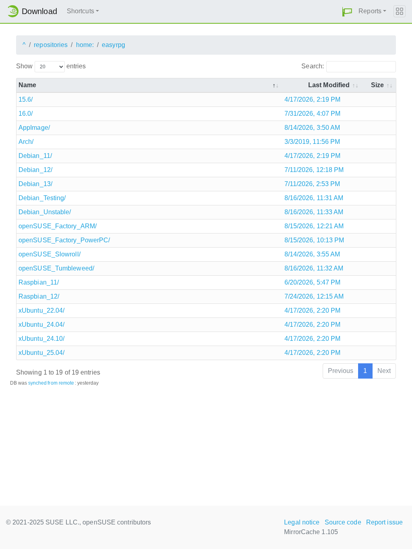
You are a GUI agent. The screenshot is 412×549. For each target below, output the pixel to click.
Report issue (384, 522)
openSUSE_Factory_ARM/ (58, 226)
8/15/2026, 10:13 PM (314, 240)
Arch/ (26, 141)
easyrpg (113, 44)
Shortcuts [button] (80, 11)
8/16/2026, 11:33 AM (314, 212)
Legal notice (301, 522)
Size (377, 85)
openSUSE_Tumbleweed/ (56, 268)
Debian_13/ (35, 183)
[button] (347, 11)
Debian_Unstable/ (45, 212)
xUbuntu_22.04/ (41, 310)
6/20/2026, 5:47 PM (312, 282)
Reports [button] (369, 11)
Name (27, 85)
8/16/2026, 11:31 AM (314, 198)
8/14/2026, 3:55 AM (312, 254)
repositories (51, 44)
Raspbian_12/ (39, 296)
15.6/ (26, 99)
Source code (343, 522)
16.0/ (26, 113)
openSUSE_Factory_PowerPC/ (64, 240)
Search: (312, 66)
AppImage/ (34, 127)
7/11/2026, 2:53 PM (312, 183)
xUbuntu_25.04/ (41, 352)
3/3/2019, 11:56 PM (312, 141)
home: (85, 44)
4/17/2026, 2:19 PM (312, 99)
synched (37, 383)
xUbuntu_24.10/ (41, 338)
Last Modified (329, 85)
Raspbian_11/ (39, 282)
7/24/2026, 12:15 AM (314, 296)
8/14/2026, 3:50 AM (312, 127)
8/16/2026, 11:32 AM (314, 268)
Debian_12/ (35, 169)
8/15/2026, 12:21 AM (314, 226)
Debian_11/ (35, 155)
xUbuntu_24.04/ (41, 324)
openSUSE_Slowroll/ (49, 254)
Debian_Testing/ (42, 198)
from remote (60, 383)
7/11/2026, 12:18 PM (314, 169)
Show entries (51, 66)
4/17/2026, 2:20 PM (312, 310)
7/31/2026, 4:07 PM (312, 113)
